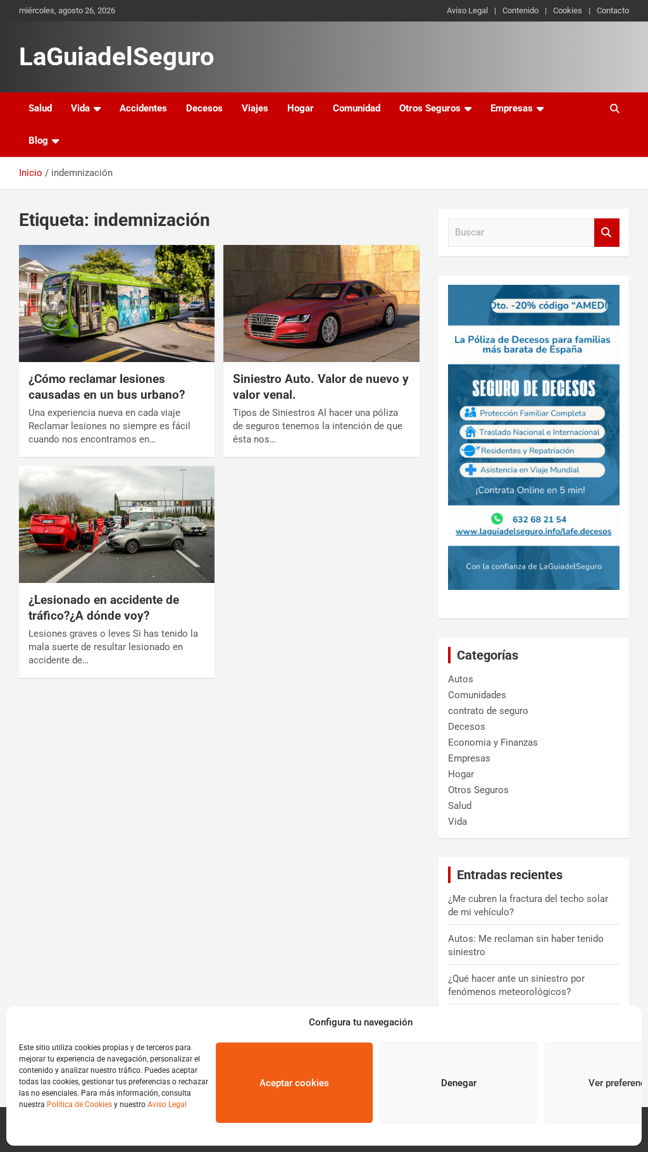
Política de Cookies (79, 1104)
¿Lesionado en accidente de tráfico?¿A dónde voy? (103, 607)
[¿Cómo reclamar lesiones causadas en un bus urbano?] (116, 303)
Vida (80, 108)
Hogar (300, 108)
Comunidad (356, 108)
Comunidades (477, 695)
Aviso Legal (167, 1104)
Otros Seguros (430, 108)
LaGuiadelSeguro (117, 57)
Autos (460, 679)
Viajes (255, 108)
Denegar (459, 1083)
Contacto (613, 10)
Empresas (511, 108)
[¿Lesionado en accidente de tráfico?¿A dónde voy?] (116, 524)
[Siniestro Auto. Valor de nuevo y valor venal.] (321, 303)
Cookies (567, 10)
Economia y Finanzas (493, 742)
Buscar (607, 232)
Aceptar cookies (294, 1083)
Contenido (520, 10)
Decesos (204, 108)
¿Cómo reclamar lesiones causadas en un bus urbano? (106, 387)
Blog (38, 140)
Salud (40, 108)
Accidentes (143, 108)
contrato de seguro (488, 711)
